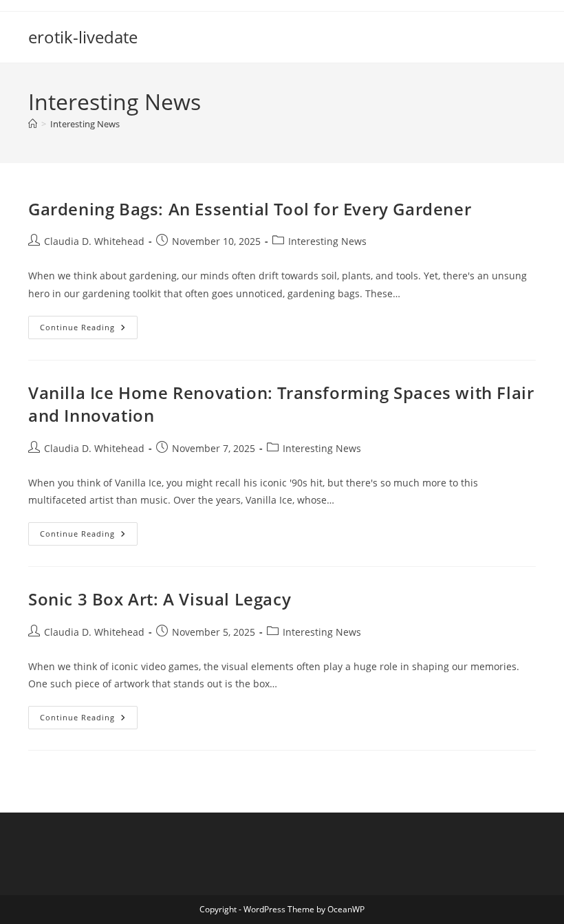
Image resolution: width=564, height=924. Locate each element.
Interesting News (85, 124)
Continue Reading (89, 330)
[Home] (32, 124)
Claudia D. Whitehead (94, 241)
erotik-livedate (83, 36)
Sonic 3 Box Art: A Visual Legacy (159, 599)
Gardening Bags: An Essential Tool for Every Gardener (249, 208)
